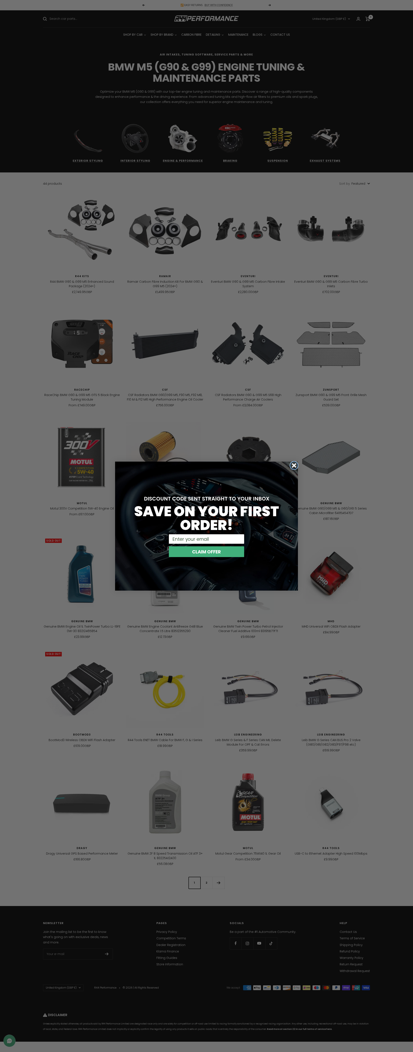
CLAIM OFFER (206, 552)
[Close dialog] (294, 465)
